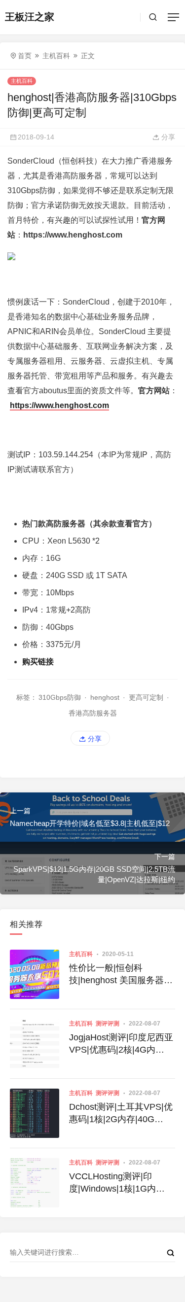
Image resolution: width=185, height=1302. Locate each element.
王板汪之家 (29, 16)
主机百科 (56, 56)
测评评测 (107, 1023)
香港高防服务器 (93, 713)
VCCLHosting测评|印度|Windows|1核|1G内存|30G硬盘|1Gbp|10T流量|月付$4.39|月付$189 (117, 1183)
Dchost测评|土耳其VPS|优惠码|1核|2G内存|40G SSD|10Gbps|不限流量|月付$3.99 (121, 1114)
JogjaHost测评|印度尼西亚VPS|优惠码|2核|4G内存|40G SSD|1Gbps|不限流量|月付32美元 (121, 1044)
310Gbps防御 (59, 697)
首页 (25, 56)
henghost (104, 697)
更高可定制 (146, 697)
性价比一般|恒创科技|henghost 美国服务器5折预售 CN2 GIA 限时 (119, 975)
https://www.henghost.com (59, 405)
